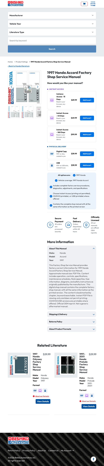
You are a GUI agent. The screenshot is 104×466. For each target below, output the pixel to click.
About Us (42, 450)
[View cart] (84, 4)
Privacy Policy (28, 450)
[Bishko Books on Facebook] (93, 459)
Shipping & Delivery (58, 314)
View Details (43, 401)
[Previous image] (11, 87)
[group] (14, 112)
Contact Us (53, 450)
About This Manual (58, 248)
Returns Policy (55, 321)
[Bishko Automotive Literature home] (18, 440)
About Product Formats (60, 329)
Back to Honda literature (18, 66)
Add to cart (87, 100)
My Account (66, 450)
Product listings (22, 62)
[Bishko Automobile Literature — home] (15, 3)
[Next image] (37, 87)
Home (10, 62)
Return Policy (14, 450)
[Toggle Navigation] (93, 4)
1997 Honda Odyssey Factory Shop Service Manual (37, 361)
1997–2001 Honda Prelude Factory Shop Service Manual (83, 363)
